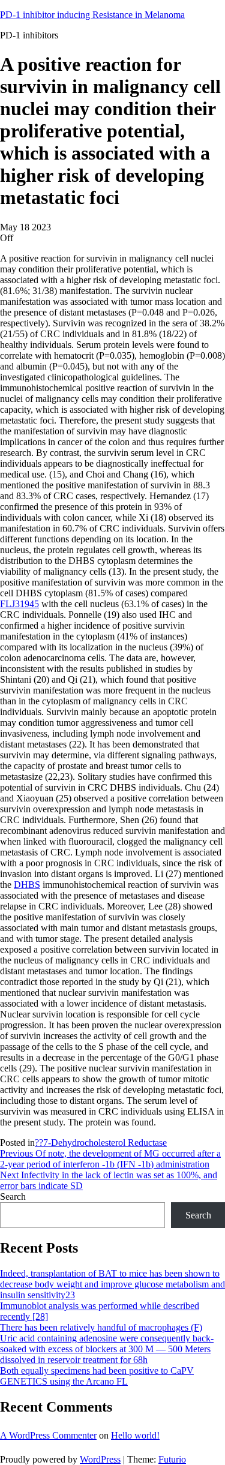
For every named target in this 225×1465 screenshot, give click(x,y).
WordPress (100, 1459)
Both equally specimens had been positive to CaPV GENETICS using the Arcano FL (97, 1375)
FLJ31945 (19, 604)
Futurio (172, 1459)
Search (13, 1196)
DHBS (27, 884)
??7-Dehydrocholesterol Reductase (101, 1142)
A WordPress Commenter (48, 1435)
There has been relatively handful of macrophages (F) (101, 1327)
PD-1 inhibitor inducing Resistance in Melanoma (92, 15)
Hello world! (135, 1435)
